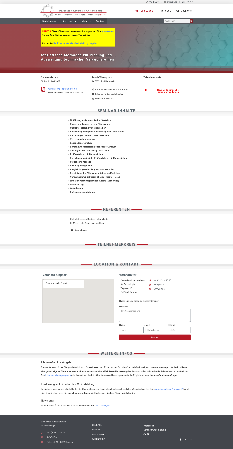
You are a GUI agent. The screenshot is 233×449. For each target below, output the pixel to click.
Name (122, 325)
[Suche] (191, 21)
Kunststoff (68, 21)
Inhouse (166, 11)
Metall (85, 21)
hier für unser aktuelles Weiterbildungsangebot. (75, 43)
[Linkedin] (191, 439)
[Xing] (186, 439)
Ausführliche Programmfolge (62, 88)
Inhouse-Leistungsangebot (58, 375)
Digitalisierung (49, 21)
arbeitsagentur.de (169, 389)
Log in (190, 2)
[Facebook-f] (180, 439)
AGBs (146, 433)
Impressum (149, 425)
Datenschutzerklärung (154, 429)
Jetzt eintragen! (102, 405)
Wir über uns (184, 11)
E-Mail (146, 325)
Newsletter (98, 434)
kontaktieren (108, 31)
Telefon (171, 325)
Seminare (97, 425)
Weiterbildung (144, 11)
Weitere (100, 21)
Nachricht (123, 306)
